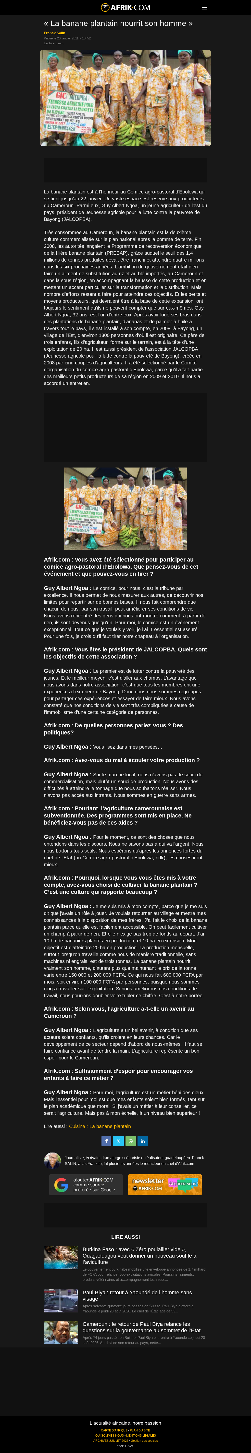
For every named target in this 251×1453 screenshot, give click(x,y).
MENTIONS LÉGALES (141, 1435)
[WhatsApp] (131, 1141)
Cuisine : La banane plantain (100, 1126)
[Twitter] (118, 1141)
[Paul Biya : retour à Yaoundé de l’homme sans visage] (61, 1301)
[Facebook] (106, 1141)
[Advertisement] (125, 170)
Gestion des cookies (144, 1440)
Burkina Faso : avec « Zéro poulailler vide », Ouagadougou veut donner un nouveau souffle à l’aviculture (139, 1255)
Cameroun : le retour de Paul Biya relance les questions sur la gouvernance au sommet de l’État (142, 1327)
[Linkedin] (143, 1141)
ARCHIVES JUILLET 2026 (110, 1440)
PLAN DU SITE (140, 1430)
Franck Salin (54, 33)
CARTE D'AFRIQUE (114, 1430)
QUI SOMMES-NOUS (109, 1435)
